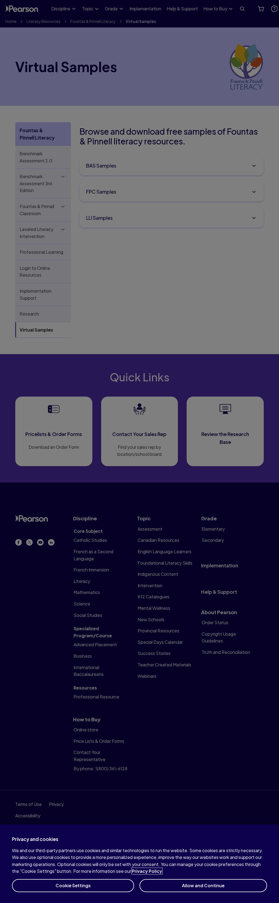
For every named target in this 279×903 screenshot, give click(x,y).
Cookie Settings (73, 885)
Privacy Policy (147, 871)
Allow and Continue (203, 885)
